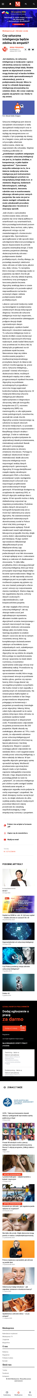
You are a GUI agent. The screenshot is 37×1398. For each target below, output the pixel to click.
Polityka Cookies (7, 1358)
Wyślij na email (13, 840)
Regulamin (5, 1034)
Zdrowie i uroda (22, 31)
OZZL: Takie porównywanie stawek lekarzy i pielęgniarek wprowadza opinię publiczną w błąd (17, 1115)
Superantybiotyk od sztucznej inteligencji (17, 942)
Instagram (5, 1376)
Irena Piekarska (17, 47)
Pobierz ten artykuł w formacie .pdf (19, 825)
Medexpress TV (7, 1336)
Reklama (5, 1352)
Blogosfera (6, 1342)
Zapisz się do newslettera (17, 833)
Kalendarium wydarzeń (9, 1333)
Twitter (4, 1370)
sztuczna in (10, 851)
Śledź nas (7, 1365)
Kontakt (5, 1361)
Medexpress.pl (8, 31)
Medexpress (8, 1328)
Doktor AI (5, 993)
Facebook (5, 1373)
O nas (5, 1346)
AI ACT (5, 891)
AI (4, 851)
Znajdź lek (5, 1339)
